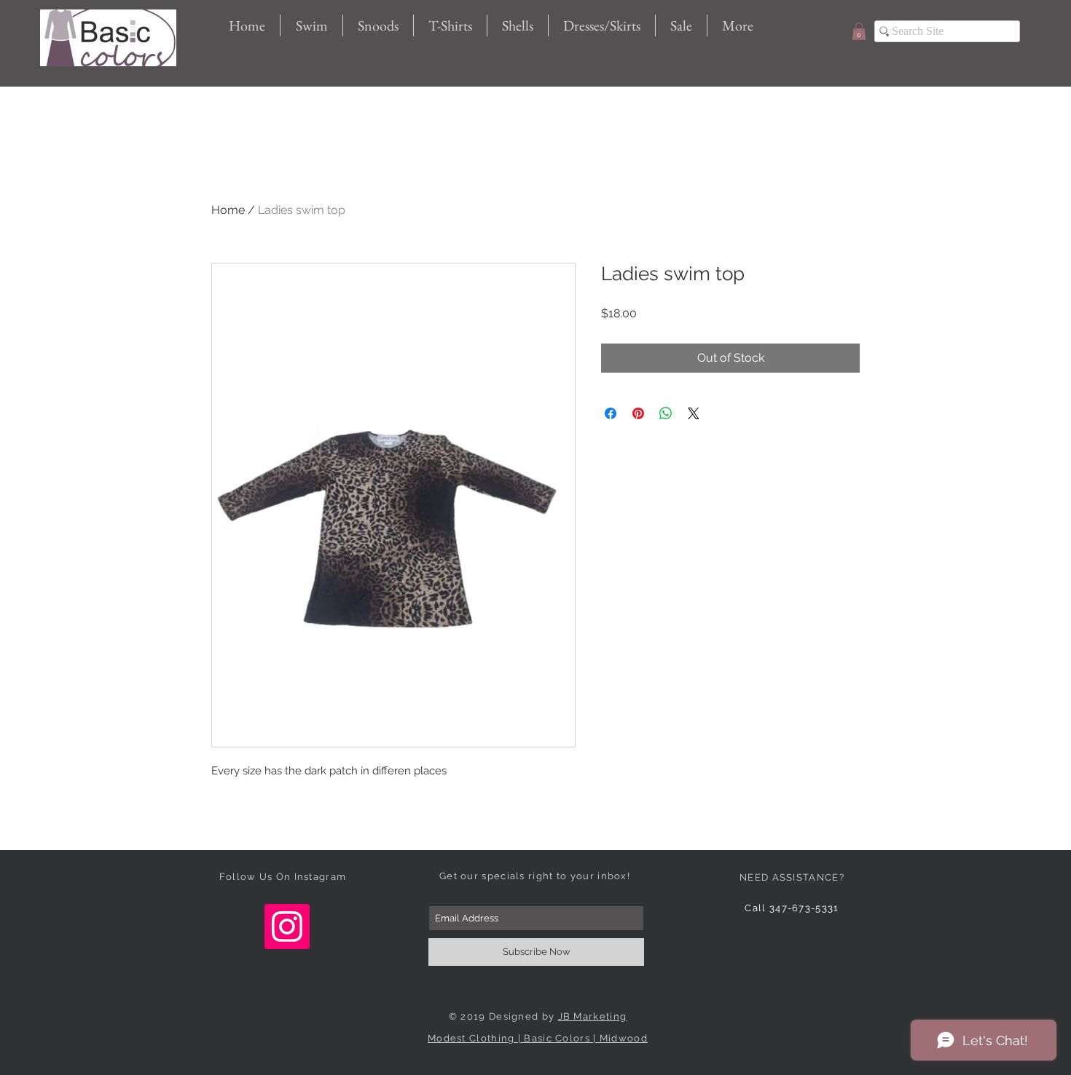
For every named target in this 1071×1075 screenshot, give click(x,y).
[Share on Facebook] (610, 413)
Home (228, 210)
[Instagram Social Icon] (287, 926)
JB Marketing (592, 1016)
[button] (859, 31)
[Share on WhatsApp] (666, 413)
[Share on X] (693, 413)
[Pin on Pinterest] (638, 413)
